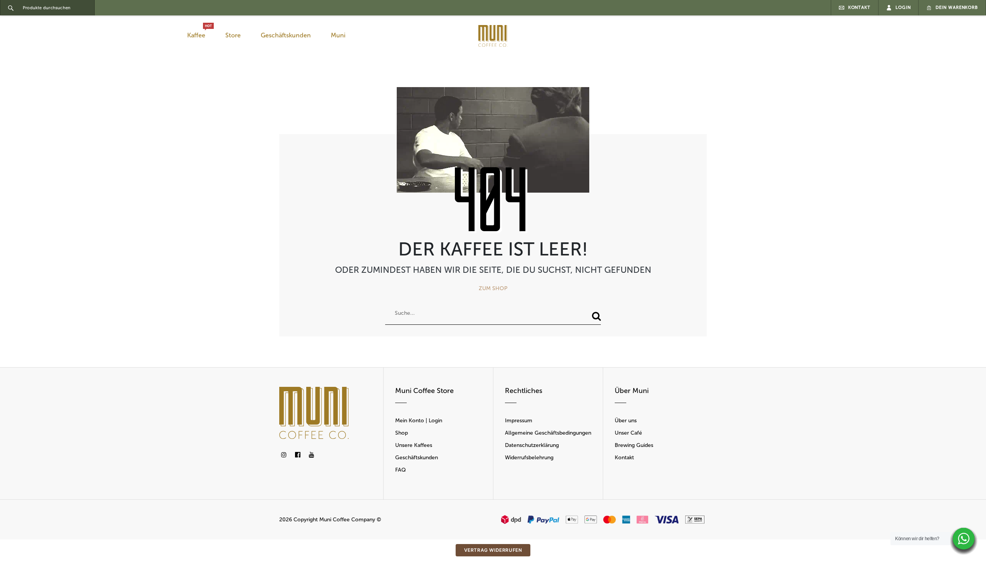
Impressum (518, 420)
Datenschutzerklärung (532, 445)
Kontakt (624, 457)
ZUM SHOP (493, 288)
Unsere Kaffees (413, 445)
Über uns (626, 420)
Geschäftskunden (286, 35)
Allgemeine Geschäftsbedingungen (548, 433)
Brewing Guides (634, 445)
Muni (338, 35)
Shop (401, 433)
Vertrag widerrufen (493, 550)
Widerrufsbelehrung (529, 457)
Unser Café (628, 433)
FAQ (400, 470)
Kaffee (197, 33)
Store (233, 35)
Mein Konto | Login (418, 420)
